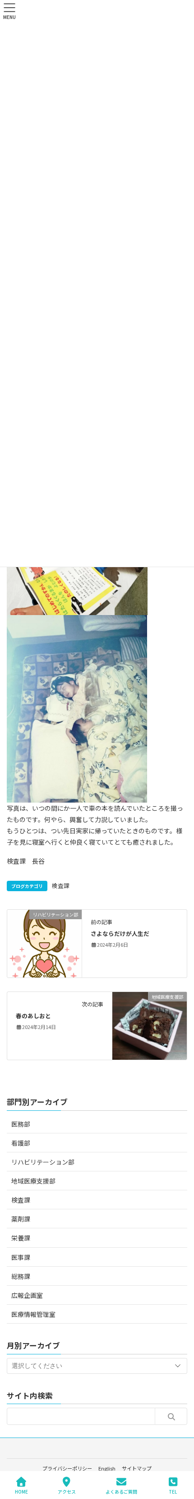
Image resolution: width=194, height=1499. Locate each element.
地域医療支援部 (33, 1180)
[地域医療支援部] (149, 1024)
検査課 (60, 885)
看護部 (20, 1142)
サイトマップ (137, 1468)
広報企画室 (27, 1295)
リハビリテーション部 (42, 1161)
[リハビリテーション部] (44, 942)
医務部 (20, 1123)
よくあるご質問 (121, 1491)
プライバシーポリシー (67, 1468)
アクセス (67, 1491)
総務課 (20, 1276)
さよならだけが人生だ (120, 933)
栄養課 (20, 1237)
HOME (21, 1491)
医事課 (20, 1257)
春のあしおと (33, 1015)
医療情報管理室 (33, 1314)
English (106, 1468)
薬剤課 (20, 1218)
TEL (173, 1491)
